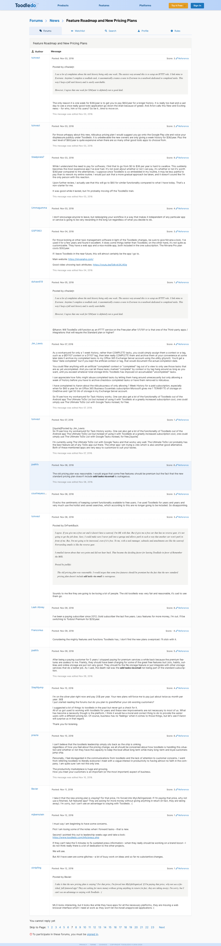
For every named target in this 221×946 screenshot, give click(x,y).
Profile (145, 30)
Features (104, 5)
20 (136, 927)
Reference (183, 58)
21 (141, 927)
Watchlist (80, 30)
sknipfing (36, 867)
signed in (92, 934)
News (55, 20)
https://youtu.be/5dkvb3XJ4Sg (110, 264)
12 (94, 927)
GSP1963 (36, 230)
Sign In (197, 5)
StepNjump (37, 687)
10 (84, 927)
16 (115, 927)
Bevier (34, 788)
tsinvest (35, 57)
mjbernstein (37, 814)
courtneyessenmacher (43, 493)
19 (130, 927)
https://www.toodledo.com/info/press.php (76, 837)
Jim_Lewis (37, 343)
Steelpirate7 (37, 157)
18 (125, 927)
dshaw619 (37, 281)
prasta (34, 735)
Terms (93, 945)
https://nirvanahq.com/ (80, 259)
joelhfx (35, 464)
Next (162, 927)
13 (99, 927)
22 (147, 927)
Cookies (103, 945)
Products (63, 5)
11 (89, 927)
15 (110, 927)
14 (105, 927)
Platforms (145, 5)
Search (112, 30)
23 (152, 927)
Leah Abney (37, 607)
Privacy (83, 945)
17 (120, 927)
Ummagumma (39, 207)
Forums (36, 20)
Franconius (37, 630)
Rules (177, 30)
